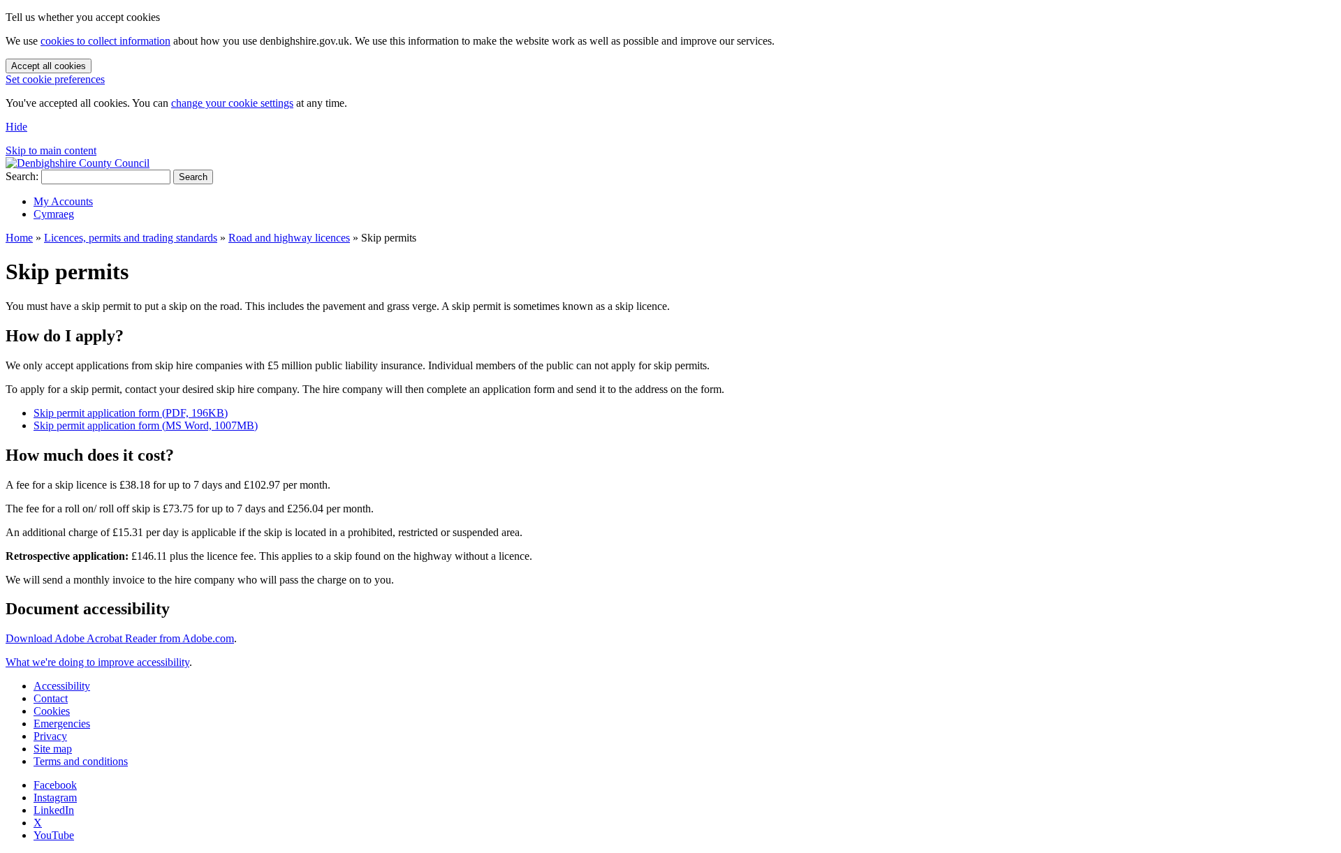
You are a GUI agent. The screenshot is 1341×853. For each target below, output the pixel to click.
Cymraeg (54, 214)
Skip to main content (51, 150)
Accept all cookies (48, 66)
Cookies (52, 711)
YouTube (54, 835)
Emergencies (62, 723)
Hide (16, 127)
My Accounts (63, 201)
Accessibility (62, 686)
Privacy (50, 736)
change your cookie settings (232, 103)
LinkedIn (54, 810)
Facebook (55, 785)
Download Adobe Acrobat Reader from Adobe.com (120, 638)
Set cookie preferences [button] (55, 79)
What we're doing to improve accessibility (97, 662)
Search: (22, 176)
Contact (51, 698)
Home (19, 238)
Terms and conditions (81, 761)
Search (193, 177)
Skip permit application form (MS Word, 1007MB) (146, 425)
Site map (53, 749)
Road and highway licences (289, 238)
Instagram (55, 797)
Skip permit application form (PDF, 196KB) (131, 413)
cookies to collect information (105, 41)
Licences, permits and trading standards (130, 238)
